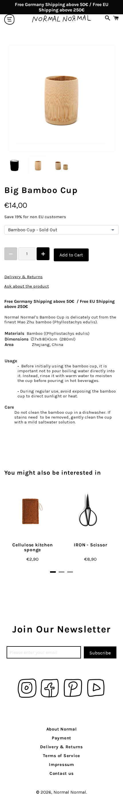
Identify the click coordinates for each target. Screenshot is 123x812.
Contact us (61, 773)
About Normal (61, 729)
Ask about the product (26, 286)
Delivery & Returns (23, 276)
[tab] (53, 572)
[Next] (101, 529)
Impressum (61, 764)
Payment (61, 738)
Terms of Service (61, 755)
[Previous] (21, 529)
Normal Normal (69, 792)
